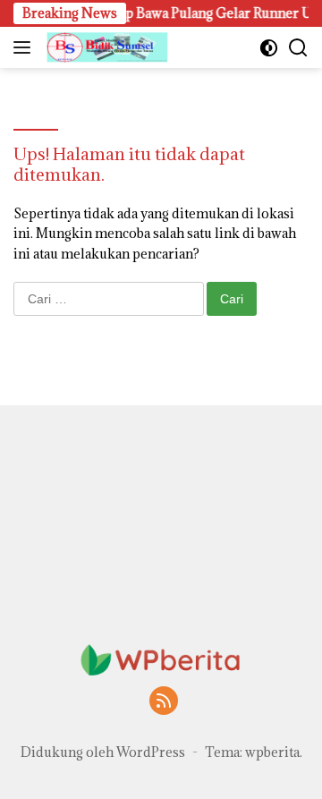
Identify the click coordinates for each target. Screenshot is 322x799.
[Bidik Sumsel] (105, 47)
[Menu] (25, 47)
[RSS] (163, 702)
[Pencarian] (298, 48)
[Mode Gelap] (268, 48)
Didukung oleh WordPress (103, 752)
